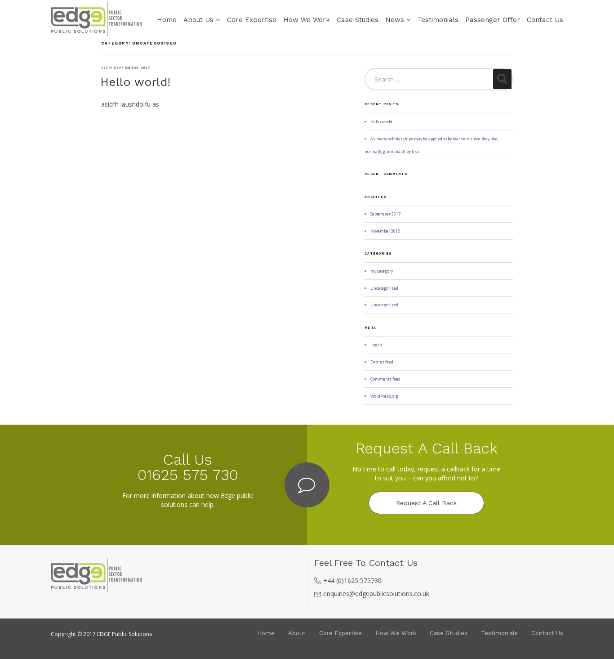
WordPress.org (384, 396)
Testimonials (438, 20)
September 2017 (385, 214)
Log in (376, 345)
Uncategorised (384, 288)
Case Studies (357, 20)
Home (167, 20)
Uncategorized (384, 305)
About (297, 633)
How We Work (306, 20)
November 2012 (385, 231)
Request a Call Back (426, 503)
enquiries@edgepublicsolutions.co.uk (376, 593)
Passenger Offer (492, 20)
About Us (198, 20)
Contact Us (545, 20)
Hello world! (135, 82)
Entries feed (381, 362)
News (394, 20)
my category (381, 271)
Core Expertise (251, 20)
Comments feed (385, 379)
